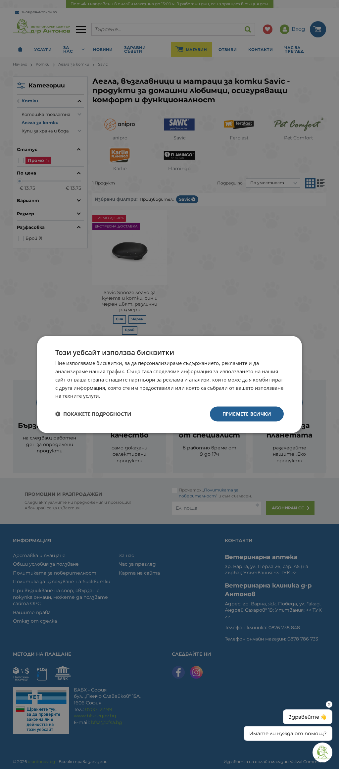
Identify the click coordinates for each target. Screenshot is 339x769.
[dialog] (169, 384)
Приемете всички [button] (246, 414)
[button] (93, 414)
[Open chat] (322, 752)
